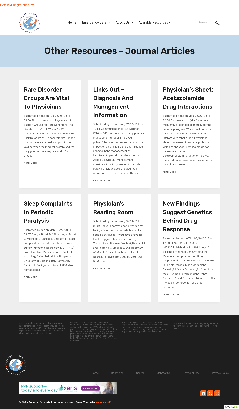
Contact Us (164, 373)
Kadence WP (103, 402)
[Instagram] (217, 393)
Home (72, 22)
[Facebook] (203, 393)
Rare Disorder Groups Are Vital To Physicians (46, 98)
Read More (32, 163)
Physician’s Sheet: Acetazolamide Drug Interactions (188, 98)
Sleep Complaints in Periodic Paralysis (48, 212)
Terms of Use (191, 373)
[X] (210, 393)
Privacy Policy (220, 373)
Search (140, 373)
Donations (117, 373)
